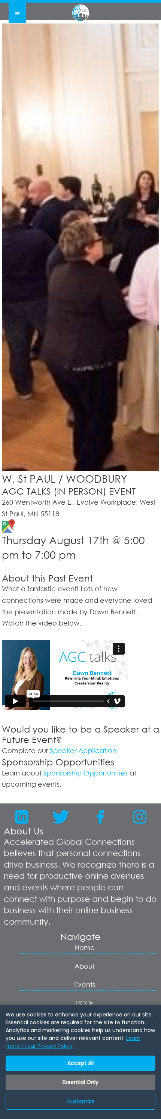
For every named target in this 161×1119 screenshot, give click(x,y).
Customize (80, 1101)
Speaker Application (83, 750)
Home (85, 947)
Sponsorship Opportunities (85, 773)
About (85, 966)
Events (84, 984)
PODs (85, 1003)
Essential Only (80, 1082)
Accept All (80, 1063)
